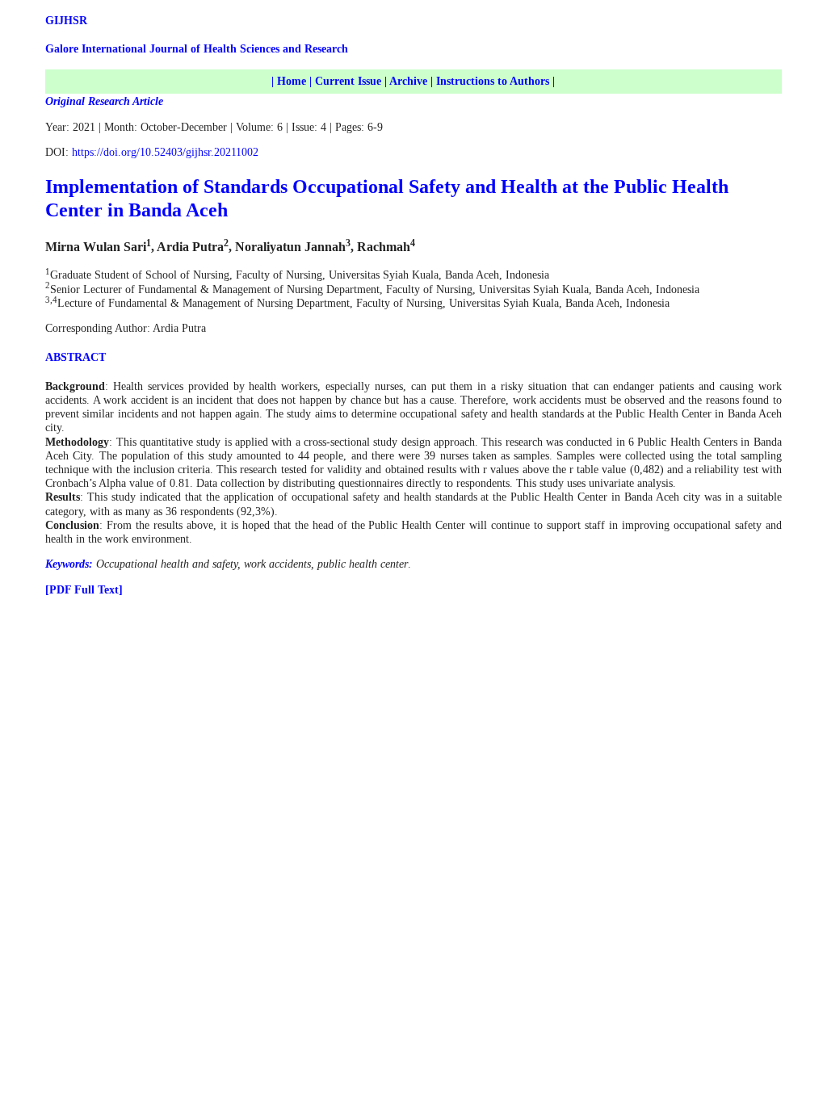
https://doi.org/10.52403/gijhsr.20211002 (165, 152)
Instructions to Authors (492, 81)
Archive (408, 81)
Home (291, 81)
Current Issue (348, 81)
